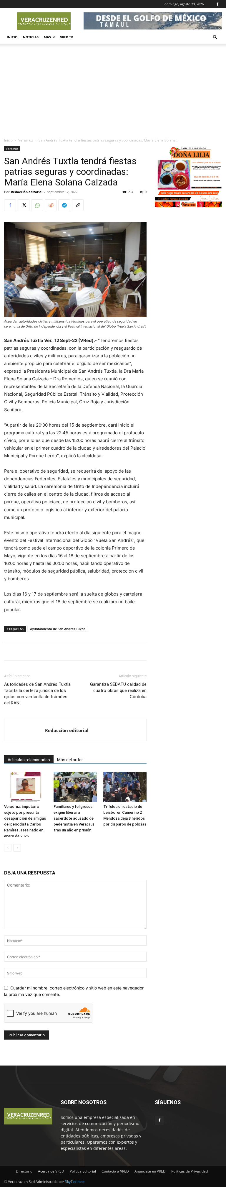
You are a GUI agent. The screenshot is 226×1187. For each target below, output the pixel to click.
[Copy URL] (78, 205)
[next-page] (17, 847)
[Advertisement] (113, 93)
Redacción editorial (26, 192)
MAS (47, 37)
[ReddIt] (50, 205)
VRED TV (66, 37)
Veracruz (25, 140)
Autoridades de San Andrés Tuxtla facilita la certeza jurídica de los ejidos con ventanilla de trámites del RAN (37, 694)
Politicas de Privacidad (189, 1171)
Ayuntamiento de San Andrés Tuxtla (57, 629)
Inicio (12, 37)
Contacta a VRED (115, 1171)
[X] (23, 205)
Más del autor (70, 759)
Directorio (24, 1171)
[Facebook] (217, 4)
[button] (215, 37)
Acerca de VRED (51, 1171)
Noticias (31, 37)
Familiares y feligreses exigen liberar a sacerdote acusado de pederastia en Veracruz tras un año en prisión (74, 818)
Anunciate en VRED (150, 1171)
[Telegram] (64, 205)
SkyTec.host (74, 1181)
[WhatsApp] (37, 205)
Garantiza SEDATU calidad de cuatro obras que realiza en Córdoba (118, 690)
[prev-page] (7, 847)
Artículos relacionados (29, 759)
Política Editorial (83, 1171)
